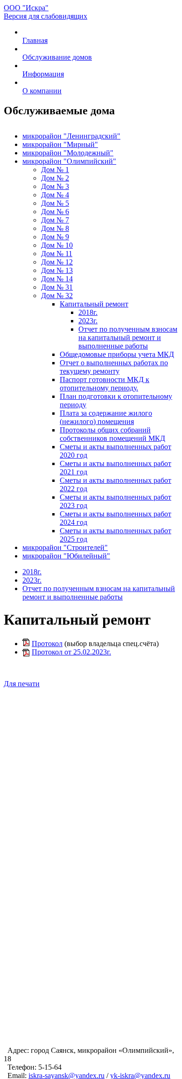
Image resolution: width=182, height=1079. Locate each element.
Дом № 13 (57, 270)
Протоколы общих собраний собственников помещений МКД (112, 434)
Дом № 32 (57, 295)
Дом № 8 (55, 228)
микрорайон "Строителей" (65, 547)
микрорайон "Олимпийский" (69, 161)
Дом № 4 (55, 195)
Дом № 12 (57, 262)
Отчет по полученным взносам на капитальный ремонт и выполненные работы (127, 337)
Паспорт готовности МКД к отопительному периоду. (104, 384)
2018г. (88, 312)
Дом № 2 (55, 178)
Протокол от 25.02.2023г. (71, 652)
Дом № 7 (55, 220)
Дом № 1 (55, 170)
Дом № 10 (57, 245)
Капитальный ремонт (94, 304)
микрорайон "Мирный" (60, 144)
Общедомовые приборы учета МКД (117, 354)
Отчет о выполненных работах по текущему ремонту (114, 367)
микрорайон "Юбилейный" (66, 556)
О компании (42, 91)
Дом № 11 (56, 254)
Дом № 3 (55, 186)
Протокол (47, 643)
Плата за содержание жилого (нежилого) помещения (106, 417)
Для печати (22, 684)
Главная (35, 40)
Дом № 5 (55, 203)
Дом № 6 (55, 212)
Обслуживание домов (57, 57)
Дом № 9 (55, 237)
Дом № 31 (57, 287)
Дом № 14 (57, 279)
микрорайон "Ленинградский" (71, 136)
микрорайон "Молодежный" (67, 153)
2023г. (88, 321)
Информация (43, 74)
